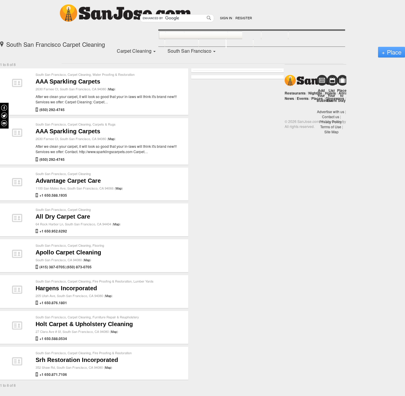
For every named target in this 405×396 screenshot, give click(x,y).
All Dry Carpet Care (63, 216)
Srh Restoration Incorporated (77, 360)
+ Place (391, 52)
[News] (168, 35)
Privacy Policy (330, 121)
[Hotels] (268, 35)
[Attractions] (302, 35)
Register (243, 17)
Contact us (330, 116)
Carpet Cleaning (79, 74)
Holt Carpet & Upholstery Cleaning (84, 324)
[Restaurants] (199, 35)
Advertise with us (330, 111)
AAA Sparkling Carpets (68, 81)
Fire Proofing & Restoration (112, 281)
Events (303, 98)
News (289, 98)
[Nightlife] (238, 35)
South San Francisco (51, 74)
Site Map (331, 131)
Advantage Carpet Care (68, 180)
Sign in (226, 17)
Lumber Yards (143, 281)
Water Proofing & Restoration (114, 74)
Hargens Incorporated (66, 288)
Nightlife (315, 93)
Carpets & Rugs (104, 124)
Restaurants (295, 93)
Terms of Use (330, 126)
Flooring (98, 245)
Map (111, 88)
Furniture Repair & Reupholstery (116, 317)
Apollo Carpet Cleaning (68, 252)
